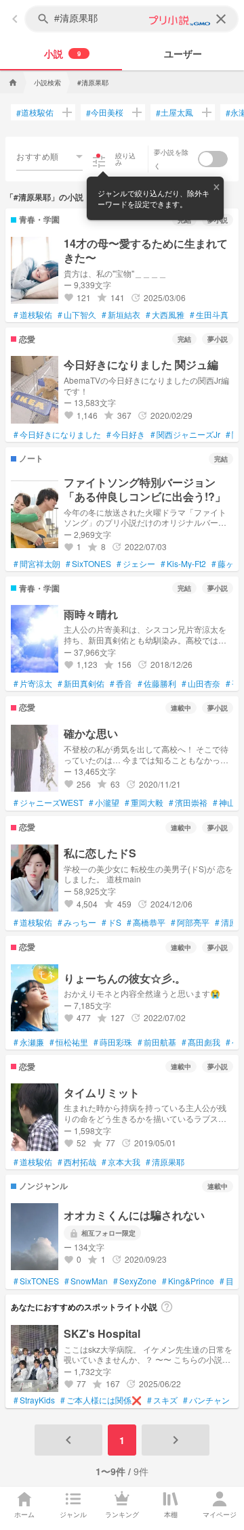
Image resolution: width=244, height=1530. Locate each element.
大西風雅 (165, 314)
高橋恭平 (146, 922)
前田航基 (157, 1042)
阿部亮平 (190, 922)
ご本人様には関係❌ (101, 1400)
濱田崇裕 (188, 802)
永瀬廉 (29, 1042)
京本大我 (121, 1161)
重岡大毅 (144, 802)
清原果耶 (165, 1161)
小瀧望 (104, 802)
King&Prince (188, 1281)
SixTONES (88, 563)
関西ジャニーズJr (185, 434)
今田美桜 (104, 112)
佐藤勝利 (157, 683)
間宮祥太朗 (37, 563)
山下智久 (77, 314)
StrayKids (34, 1400)
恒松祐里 (68, 1042)
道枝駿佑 (35, 112)
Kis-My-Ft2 (183, 563)
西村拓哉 (77, 1161)
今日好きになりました (57, 434)
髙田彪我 (201, 1042)
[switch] (213, 159)
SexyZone (135, 1281)
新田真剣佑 (81, 683)
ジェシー (136, 563)
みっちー (77, 922)
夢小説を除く (171, 159)
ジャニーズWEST (48, 802)
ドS (111, 922)
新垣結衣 (121, 314)
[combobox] (49, 156)
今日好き (125, 434)
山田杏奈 (201, 683)
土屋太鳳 (174, 112)
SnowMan (86, 1281)
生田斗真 (209, 314)
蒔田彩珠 (113, 1042)
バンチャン (206, 1400)
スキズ (162, 1400)
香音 (121, 683)
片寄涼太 (33, 683)
